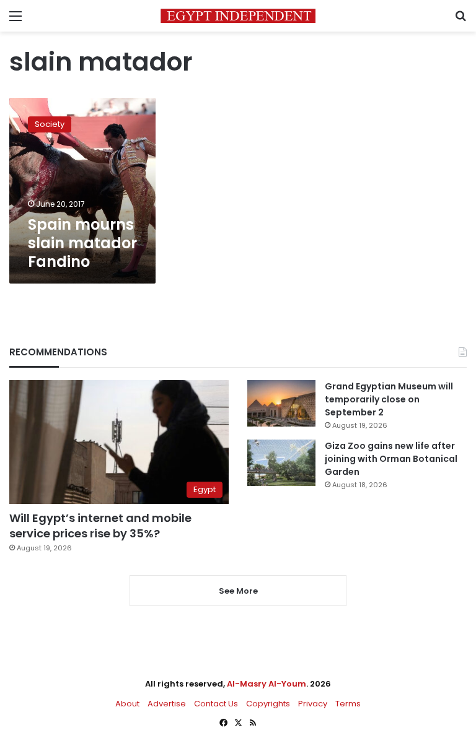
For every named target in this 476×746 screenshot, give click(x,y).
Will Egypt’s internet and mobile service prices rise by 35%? (100, 525)
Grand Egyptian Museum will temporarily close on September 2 (389, 399)
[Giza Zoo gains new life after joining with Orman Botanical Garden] (281, 463)
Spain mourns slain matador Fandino (82, 243)
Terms (348, 703)
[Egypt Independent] (238, 16)
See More (238, 591)
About (127, 703)
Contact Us (216, 703)
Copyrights (268, 703)
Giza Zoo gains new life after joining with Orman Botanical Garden (391, 459)
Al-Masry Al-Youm (266, 684)
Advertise (167, 703)
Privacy (312, 703)
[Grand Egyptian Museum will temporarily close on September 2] (281, 403)
